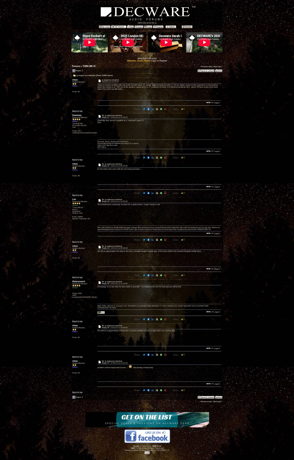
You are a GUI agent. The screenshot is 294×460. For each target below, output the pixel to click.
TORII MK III (89, 66)
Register (163, 61)
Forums (76, 66)
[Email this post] (157, 109)
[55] (101, 313)
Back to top (77, 111)
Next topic (217, 66)
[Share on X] (144, 109)
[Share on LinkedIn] (153, 109)
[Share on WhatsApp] (161, 109)
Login (153, 61)
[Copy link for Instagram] (165, 109)
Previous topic (206, 66)
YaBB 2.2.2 (156, 446)
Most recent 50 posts (147, 58)
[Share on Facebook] (148, 109)
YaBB (132, 448)
